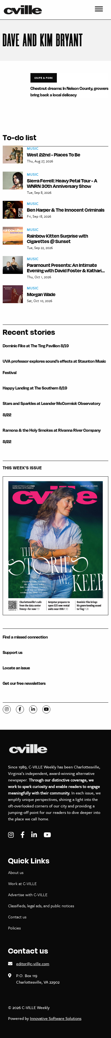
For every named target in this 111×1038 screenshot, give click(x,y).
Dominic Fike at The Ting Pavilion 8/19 (36, 345)
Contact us (17, 917)
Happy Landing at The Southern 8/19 (35, 388)
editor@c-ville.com (32, 964)
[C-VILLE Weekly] (25, 9)
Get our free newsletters (24, 683)
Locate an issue (16, 667)
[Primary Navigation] (98, 10)
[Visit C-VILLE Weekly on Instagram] (11, 834)
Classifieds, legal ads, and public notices (41, 905)
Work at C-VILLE (22, 883)
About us (15, 872)
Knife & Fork (43, 78)
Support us (12, 652)
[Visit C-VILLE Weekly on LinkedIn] (34, 834)
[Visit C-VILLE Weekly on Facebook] (23, 834)
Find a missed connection (25, 637)
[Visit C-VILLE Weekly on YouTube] (47, 834)
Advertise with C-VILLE (27, 894)
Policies (14, 928)
